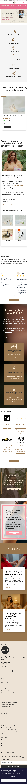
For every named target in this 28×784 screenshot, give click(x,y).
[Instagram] (6, 667)
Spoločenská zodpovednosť (7, 693)
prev (1, 107)
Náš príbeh (3, 681)
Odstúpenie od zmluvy (6, 724)
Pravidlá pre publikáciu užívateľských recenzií (11, 732)
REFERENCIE (13, 300)
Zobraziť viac (13, 461)
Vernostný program (5, 720)
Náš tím (3, 685)
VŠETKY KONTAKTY (7, 671)
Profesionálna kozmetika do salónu (9, 703)
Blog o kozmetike (5, 744)
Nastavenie (13, 776)
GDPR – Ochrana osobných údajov (9, 726)
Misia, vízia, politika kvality (7, 689)
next (26, 107)
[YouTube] (9, 667)
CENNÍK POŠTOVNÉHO (6, 716)
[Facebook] (2, 667)
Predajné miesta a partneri (7, 697)
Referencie (3, 746)
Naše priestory (4, 687)
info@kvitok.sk (4, 664)
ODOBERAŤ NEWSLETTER (13, 767)
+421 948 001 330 (5, 657)
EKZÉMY (19, 240)
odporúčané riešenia (13, 330)
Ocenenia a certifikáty (6, 691)
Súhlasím (13, 780)
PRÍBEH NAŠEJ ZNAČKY (13, 489)
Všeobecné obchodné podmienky (8, 722)
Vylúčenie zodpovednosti (7, 734)
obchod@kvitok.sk (5, 663)
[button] (4, 15)
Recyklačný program (5, 707)
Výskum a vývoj (4, 699)
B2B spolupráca (4, 701)
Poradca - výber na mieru (6, 742)
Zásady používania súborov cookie (9, 728)
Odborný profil (4, 683)
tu (19, 773)
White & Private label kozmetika (8, 705)
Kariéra (2, 695)
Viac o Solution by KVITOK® (13, 533)
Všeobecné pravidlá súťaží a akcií (8, 730)
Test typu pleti (4, 740)
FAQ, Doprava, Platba (6, 718)
